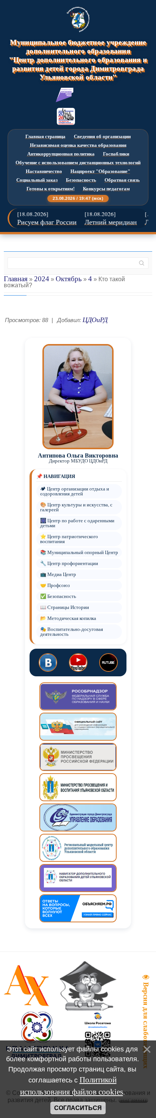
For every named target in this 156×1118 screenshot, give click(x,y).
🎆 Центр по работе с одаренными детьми (77, 523)
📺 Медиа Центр (58, 574)
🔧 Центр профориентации (69, 563)
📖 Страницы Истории (64, 607)
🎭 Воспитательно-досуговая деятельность (71, 632)
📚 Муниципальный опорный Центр (79, 552)
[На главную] (78, 19)
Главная (16, 279)
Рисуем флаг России (41, 222)
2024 (41, 279)
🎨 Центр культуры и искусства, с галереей (76, 507)
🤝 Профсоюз (55, 585)
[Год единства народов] (66, 116)
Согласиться (78, 1108)
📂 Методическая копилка (68, 618)
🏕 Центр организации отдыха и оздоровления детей (74, 491)
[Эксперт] (64, 94)
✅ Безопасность (58, 596)
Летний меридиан (105, 222)
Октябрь (69, 279)
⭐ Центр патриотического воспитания (69, 539)
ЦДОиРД (95, 320)
